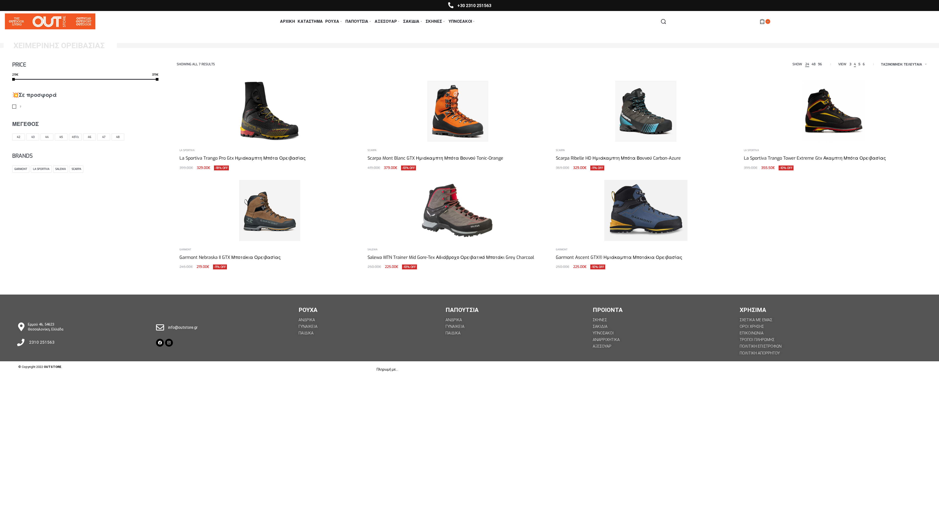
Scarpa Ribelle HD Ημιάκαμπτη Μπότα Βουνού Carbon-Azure (618, 158)
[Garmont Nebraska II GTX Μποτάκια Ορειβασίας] (269, 210)
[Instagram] (169, 343)
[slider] (13, 79)
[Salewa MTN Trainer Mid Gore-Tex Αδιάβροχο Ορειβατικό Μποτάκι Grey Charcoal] (458, 210)
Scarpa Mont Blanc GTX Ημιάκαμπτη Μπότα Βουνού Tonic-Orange (435, 158)
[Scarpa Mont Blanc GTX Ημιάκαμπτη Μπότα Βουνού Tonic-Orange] (457, 111)
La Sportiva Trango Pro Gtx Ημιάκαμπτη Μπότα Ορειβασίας (242, 158)
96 (820, 64)
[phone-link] (451, 5)
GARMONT (185, 249)
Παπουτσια (462, 310)
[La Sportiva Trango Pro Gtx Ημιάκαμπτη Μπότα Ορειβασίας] (269, 111)
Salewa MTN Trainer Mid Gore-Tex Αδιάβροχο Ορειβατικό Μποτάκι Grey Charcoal (451, 257)
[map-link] (21, 326)
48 (814, 64)
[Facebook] (160, 343)
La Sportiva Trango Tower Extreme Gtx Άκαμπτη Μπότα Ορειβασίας (815, 158)
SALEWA (373, 249)
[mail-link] (160, 327)
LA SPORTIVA (187, 150)
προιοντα (608, 310)
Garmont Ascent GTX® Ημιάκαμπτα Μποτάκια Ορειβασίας (619, 257)
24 (807, 64)
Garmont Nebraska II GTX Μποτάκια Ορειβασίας (230, 257)
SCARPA (372, 150)
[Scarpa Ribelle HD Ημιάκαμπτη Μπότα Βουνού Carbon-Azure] (645, 111)
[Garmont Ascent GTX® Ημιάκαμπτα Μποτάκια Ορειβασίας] (645, 210)
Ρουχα (308, 310)
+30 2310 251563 (474, 5)
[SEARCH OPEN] (663, 21)
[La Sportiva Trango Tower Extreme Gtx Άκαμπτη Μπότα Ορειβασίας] (833, 111)
